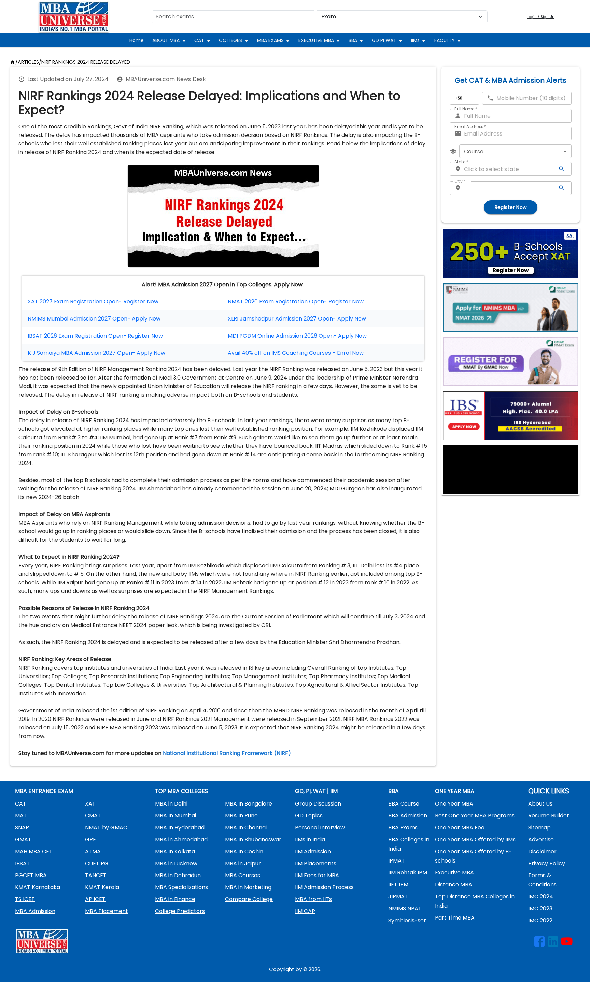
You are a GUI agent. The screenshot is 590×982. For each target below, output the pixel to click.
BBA (353, 40)
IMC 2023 (540, 908)
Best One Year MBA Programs (475, 816)
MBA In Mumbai (175, 816)
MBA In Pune (241, 816)
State (461, 162)
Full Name (465, 109)
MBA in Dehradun (178, 875)
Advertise (541, 839)
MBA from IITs (313, 899)
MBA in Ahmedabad (181, 839)
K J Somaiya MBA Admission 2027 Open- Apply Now (96, 353)
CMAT (93, 816)
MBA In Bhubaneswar (253, 839)
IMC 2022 (540, 920)
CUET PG (97, 863)
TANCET (96, 875)
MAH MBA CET (34, 851)
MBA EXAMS (270, 40)
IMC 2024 (540, 896)
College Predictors (180, 911)
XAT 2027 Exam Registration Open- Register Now (93, 301)
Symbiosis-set (407, 920)
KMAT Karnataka (37, 887)
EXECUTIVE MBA (316, 40)
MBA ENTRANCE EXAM (44, 791)
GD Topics (309, 816)
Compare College (249, 899)
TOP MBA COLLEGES (181, 791)
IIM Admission (313, 851)
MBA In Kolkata (175, 851)
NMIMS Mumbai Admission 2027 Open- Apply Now (94, 319)
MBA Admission (35, 911)
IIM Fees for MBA (317, 875)
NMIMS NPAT (405, 908)
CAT (199, 40)
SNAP (22, 827)
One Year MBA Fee (459, 827)
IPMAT (396, 861)
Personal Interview (320, 827)
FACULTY (444, 40)
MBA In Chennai (246, 827)
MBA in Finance (175, 899)
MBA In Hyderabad (180, 827)
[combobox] (515, 151)
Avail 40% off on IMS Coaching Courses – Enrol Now (296, 353)
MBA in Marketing (248, 887)
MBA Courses (242, 875)
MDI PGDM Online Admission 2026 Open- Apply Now (297, 336)
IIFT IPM (398, 884)
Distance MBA (453, 884)
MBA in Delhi (171, 804)
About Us (540, 804)
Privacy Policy (546, 863)
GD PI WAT (384, 40)
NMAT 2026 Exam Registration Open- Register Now (296, 301)
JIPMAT (398, 896)
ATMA (93, 851)
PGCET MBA (31, 875)
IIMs (415, 40)
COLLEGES (230, 40)
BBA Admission (407, 816)
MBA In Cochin (244, 851)
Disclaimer (542, 851)
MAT (21, 816)
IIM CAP (305, 911)
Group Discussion (318, 804)
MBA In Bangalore (248, 804)
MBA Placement (106, 911)
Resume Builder (548, 816)
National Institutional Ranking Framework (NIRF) (227, 753)
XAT (90, 804)
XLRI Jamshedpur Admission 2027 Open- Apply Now (297, 319)
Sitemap (539, 827)
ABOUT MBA (166, 40)
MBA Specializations (181, 887)
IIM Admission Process (324, 887)
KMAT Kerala (102, 887)
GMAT (23, 839)
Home (136, 40)
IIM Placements (315, 863)
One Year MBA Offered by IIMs (475, 839)
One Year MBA (454, 804)
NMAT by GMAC (106, 827)
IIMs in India (310, 839)
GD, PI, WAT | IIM (316, 791)
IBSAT (22, 863)
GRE (90, 839)
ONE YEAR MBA (454, 791)
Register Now (511, 207)
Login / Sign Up (540, 16)
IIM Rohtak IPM (407, 873)
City (459, 181)
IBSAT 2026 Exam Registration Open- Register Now (95, 336)
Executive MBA (454, 873)
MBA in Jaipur (243, 863)
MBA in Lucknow (176, 863)
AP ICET (95, 899)
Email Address (470, 126)
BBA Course (403, 804)
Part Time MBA (455, 918)
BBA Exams (403, 827)
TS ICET (25, 899)
